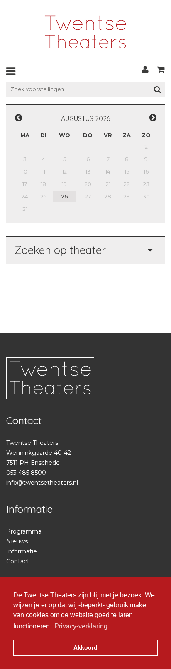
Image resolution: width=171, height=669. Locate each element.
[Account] (145, 69)
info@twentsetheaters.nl (42, 482)
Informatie (21, 551)
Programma (24, 531)
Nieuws (17, 541)
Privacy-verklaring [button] (80, 626)
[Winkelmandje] (161, 69)
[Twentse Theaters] (85, 32)
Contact (17, 561)
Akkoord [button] (85, 647)
